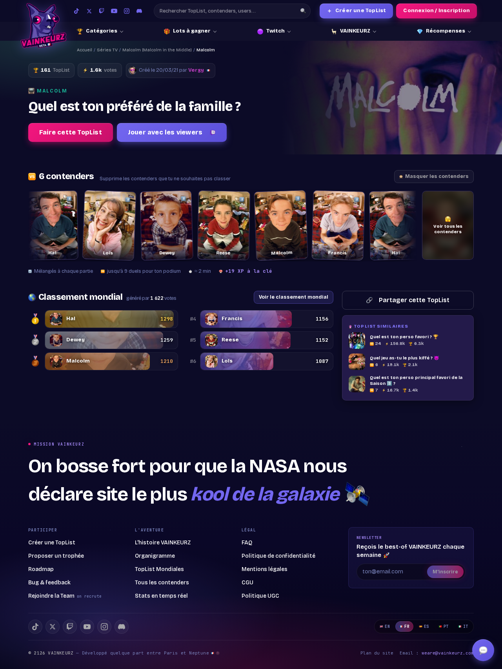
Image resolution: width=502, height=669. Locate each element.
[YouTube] (114, 11)
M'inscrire (445, 572)
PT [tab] (446, 626)
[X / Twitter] (89, 11)
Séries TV (107, 50)
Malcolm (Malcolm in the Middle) (157, 50)
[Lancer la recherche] (303, 10)
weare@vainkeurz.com (448, 653)
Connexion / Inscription (436, 10)
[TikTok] (76, 11)
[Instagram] (127, 11)
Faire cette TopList (70, 132)
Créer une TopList (356, 10)
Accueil (84, 50)
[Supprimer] (59, 198)
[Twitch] (101, 11)
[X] (52, 627)
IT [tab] (465, 626)
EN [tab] (387, 626)
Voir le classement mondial (293, 297)
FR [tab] (406, 626)
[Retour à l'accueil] (43, 25)
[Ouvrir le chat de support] (483, 650)
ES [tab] (426, 626)
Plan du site (376, 653)
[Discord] (139, 11)
